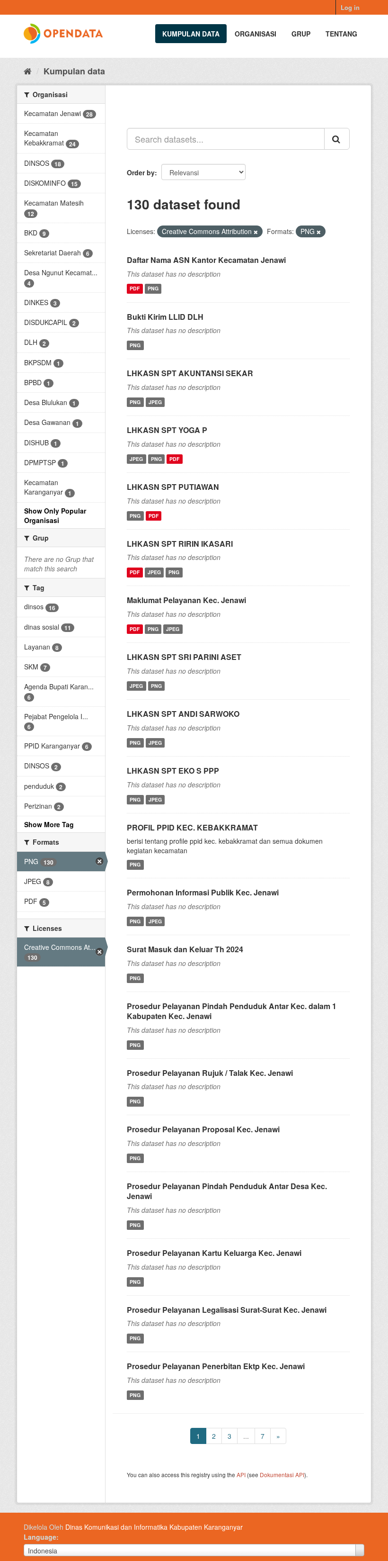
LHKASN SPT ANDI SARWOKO (183, 713)
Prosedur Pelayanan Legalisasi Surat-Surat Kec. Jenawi (226, 1309)
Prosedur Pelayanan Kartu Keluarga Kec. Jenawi (214, 1252)
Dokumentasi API (282, 1475)
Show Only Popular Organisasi (55, 515)
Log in (350, 7)
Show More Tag (49, 824)
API (241, 1475)
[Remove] (256, 231)
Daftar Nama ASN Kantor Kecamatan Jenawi (206, 259)
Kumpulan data (191, 33)
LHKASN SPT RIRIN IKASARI (180, 543)
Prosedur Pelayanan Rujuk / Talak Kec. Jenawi (210, 1072)
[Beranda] (28, 70)
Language (40, 1537)
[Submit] (337, 139)
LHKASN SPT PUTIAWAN (173, 486)
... (246, 1436)
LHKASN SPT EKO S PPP (173, 770)
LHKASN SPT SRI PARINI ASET (184, 656)
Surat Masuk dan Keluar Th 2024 (185, 949)
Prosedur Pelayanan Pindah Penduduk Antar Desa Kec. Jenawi (227, 1191)
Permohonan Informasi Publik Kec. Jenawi (203, 892)
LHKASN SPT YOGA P (167, 429)
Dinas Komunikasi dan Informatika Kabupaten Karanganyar (154, 1527)
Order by (141, 172)
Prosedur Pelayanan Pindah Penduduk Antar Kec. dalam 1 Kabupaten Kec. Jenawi (231, 1011)
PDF (135, 288)
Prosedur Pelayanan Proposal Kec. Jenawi (203, 1129)
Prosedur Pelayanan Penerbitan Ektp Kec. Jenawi (216, 1366)
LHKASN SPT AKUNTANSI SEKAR (190, 373)
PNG (153, 288)
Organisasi (255, 33)
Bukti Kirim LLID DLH (165, 316)
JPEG (155, 402)
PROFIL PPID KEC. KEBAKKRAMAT (192, 827)
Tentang (341, 33)
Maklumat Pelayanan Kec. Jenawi (186, 600)
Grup (300, 33)
